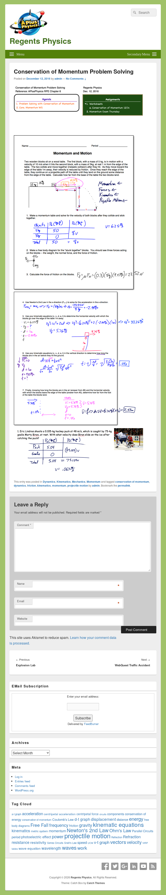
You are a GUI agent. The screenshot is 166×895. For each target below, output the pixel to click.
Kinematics (64, 482)
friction (31, 485)
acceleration (32, 813)
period (16, 837)
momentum (59, 485)
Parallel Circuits (142, 831)
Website (22, 618)
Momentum (94, 482)
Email (20, 601)
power (58, 836)
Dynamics (49, 482)
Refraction (132, 836)
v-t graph (101, 842)
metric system (39, 831)
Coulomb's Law (63, 819)
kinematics (44, 485)
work (82, 848)
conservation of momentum (132, 482)
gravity (85, 825)
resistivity (38, 842)
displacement (103, 819)
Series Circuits (55, 843)
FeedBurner (91, 724)
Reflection (116, 837)
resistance (20, 842)
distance (122, 819)
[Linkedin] (133, 866)
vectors (118, 841)
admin (58, 78)
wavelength (51, 848)
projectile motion (77, 485)
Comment (24, 525)
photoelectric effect (36, 836)
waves (69, 847)
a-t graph (16, 814)
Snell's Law (70, 843)
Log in (18, 777)
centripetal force (88, 814)
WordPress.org (24, 790)
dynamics (20, 485)
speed (82, 842)
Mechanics (78, 482)
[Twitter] (114, 866)
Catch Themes (96, 883)
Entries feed (22, 781)
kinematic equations (118, 824)
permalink (124, 485)
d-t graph (82, 819)
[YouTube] (143, 866)
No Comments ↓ (76, 78)
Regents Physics (40, 40)
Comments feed (25, 786)
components (115, 813)
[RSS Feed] (152, 866)
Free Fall (39, 825)
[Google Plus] (124, 866)
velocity (134, 842)
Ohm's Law (120, 830)
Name (20, 583)
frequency (58, 825)
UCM (90, 843)
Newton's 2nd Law (88, 830)
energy (136, 818)
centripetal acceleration (60, 814)
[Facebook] (105, 866)
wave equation (30, 848)
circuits (102, 814)
